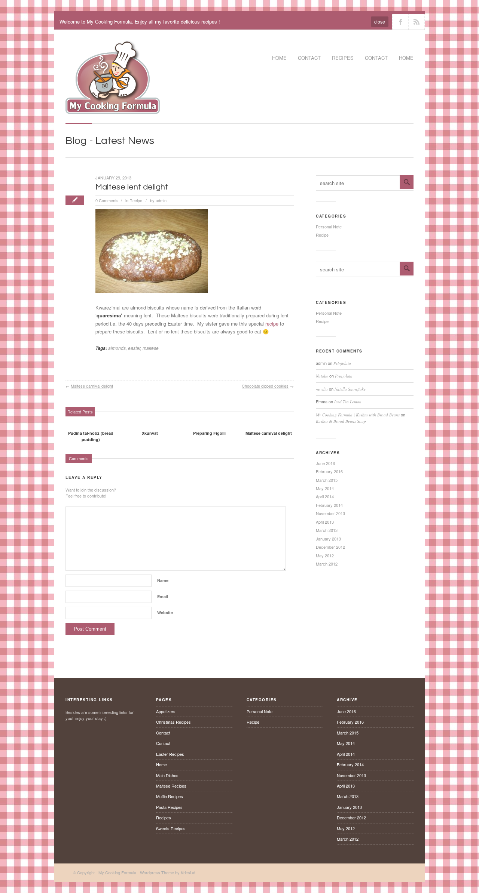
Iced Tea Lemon (347, 401)
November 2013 (330, 513)
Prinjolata (342, 363)
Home (279, 57)
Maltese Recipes (171, 786)
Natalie (322, 376)
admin (161, 200)
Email (162, 596)
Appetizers (166, 711)
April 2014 (325, 496)
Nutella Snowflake (350, 389)
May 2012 (325, 555)
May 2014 (325, 488)
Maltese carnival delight (92, 386)
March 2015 (327, 480)
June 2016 (325, 463)
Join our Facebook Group (400, 22)
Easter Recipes (170, 754)
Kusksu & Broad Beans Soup (341, 421)
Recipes (163, 817)
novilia (322, 389)
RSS (416, 22)
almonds (117, 348)
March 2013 (327, 530)
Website (165, 612)
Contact (309, 57)
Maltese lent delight (131, 187)
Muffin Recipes (169, 796)
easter (134, 348)
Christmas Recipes (173, 722)
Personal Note (329, 227)
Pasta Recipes (169, 807)
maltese (151, 348)
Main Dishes (167, 775)
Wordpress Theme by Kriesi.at (167, 872)
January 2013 (328, 539)
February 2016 (329, 471)
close (379, 21)
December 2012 (330, 547)
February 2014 (329, 505)
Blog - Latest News (109, 140)
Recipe (135, 200)
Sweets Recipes (171, 828)
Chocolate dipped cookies (265, 386)
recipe (271, 323)
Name (162, 580)
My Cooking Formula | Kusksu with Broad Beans (358, 415)
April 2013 (325, 522)
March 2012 (327, 564)
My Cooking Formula (117, 872)
